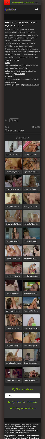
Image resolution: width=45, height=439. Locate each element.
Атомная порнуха (12, 60)
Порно (7, 63)
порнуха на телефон (29, 57)
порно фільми (10, 82)
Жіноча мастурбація (16, 130)
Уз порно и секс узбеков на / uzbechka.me (22, 79)
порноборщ (10, 9)
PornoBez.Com (10, 76)
